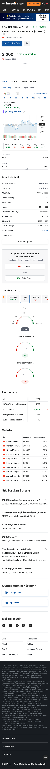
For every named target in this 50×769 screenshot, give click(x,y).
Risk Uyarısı (6, 755)
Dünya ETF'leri (34, 10)
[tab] (13, 299)
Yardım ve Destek (34, 649)
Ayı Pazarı (27, 266)
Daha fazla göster (25, 242)
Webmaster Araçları (10, 654)
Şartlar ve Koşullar (8, 738)
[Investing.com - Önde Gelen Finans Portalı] (15, 3)
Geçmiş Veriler (28, 88)
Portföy (5, 649)
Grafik (14, 81)
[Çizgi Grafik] (8, 93)
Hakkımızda (32, 639)
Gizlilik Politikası (8, 747)
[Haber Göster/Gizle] (17, 93)
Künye (29, 654)
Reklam (30, 644)
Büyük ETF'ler (18, 10)
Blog (4, 639)
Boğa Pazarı (27, 278)
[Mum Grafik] (4, 93)
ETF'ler (6, 10)
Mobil (4, 644)
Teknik (23, 81)
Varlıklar (17, 88)
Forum (33, 81)
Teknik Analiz (10, 290)
